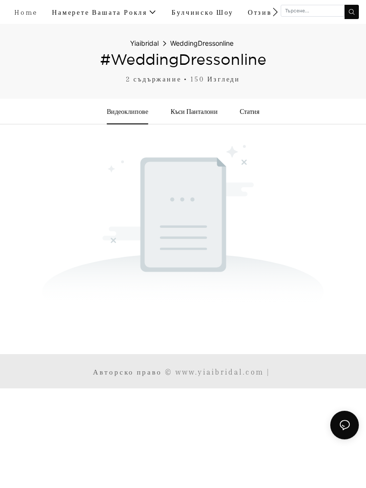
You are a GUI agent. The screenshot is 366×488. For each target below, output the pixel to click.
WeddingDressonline (202, 43)
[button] (275, 12)
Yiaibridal (144, 43)
